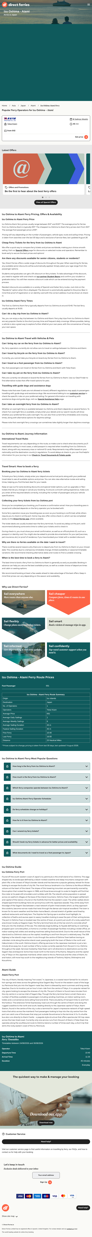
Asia (14, 106)
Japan (23, 106)
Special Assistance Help (48, 399)
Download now (46, 1123)
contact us (70, 1229)
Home (4, 106)
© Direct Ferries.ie (8, 1224)
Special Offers (22, 250)
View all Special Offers (46, 202)
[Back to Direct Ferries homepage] (15, 4)
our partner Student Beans (48, 277)
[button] (47, 766)
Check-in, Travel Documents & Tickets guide (51, 455)
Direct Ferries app (21, 519)
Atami (33, 106)
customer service (77, 393)
